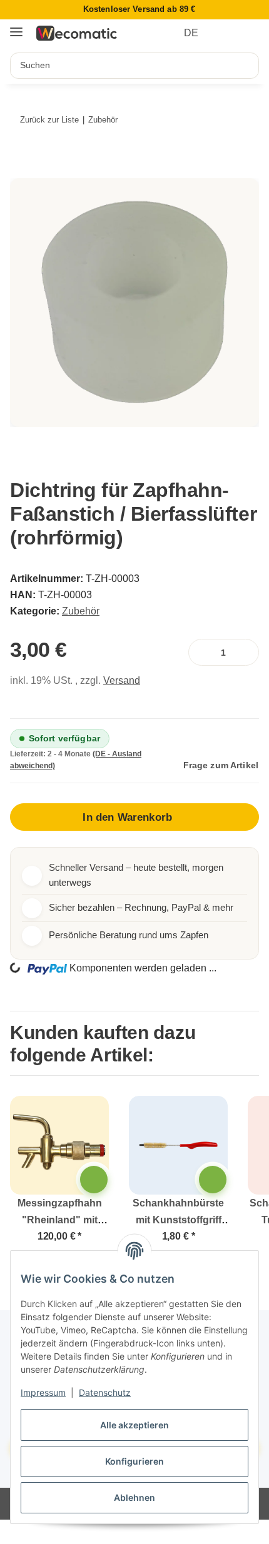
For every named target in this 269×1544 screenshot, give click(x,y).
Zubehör (80, 610)
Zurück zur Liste (49, 119)
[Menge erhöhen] (246, 652)
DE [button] (191, 33)
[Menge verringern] (200, 652)
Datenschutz (105, 1392)
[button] (226, 33)
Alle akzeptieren (134, 1425)
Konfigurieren (134, 1461)
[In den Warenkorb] (25, 171)
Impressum (43, 1392)
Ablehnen (134, 1497)
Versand (121, 680)
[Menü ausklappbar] (16, 27)
